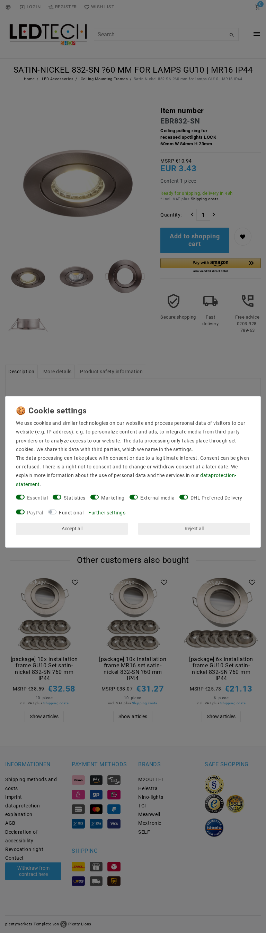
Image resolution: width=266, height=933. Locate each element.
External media (157, 498)
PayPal (35, 512)
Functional (71, 512)
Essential (37, 498)
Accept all (72, 528)
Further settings (106, 512)
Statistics (75, 498)
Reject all (194, 528)
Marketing (113, 498)
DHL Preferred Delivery (216, 498)
